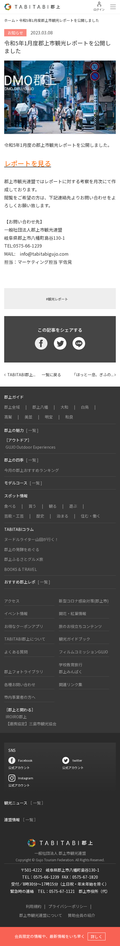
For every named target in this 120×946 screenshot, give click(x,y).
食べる (10, 506)
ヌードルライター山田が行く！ (31, 539)
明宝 (49, 417)
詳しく (96, 936)
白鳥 (85, 407)
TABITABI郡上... (20, 374)
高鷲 (8, 417)
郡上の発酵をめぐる (21, 549)
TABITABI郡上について (24, 639)
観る (53, 506)
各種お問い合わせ (19, 684)
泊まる (62, 516)
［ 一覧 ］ (36, 803)
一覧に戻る (51, 374)
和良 (69, 417)
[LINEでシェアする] (79, 343)
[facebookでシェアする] (41, 343)
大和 (64, 407)
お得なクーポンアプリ (23, 626)
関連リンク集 (70, 684)
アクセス (12, 601)
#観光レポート (57, 298)
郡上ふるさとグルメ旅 (23, 559)
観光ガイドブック (74, 639)
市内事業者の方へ (19, 697)
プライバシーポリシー (67, 906)
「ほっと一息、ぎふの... (90, 374)
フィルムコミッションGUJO (83, 652)
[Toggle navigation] (113, 7)
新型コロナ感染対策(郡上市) (84, 601)
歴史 (40, 516)
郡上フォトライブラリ (23, 671)
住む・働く (90, 516)
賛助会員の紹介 (81, 915)
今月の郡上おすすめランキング (31, 470)
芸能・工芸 (14, 516)
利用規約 (33, 906)
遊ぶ (73, 506)
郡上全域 (12, 407)
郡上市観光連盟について (40, 915)
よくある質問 (16, 652)
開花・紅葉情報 (72, 613)
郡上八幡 (40, 407)
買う (32, 506)
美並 (28, 417)
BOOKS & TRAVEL (20, 569)
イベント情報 (16, 613)
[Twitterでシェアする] (60, 343)
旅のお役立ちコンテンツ (80, 626)
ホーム (9, 20)
